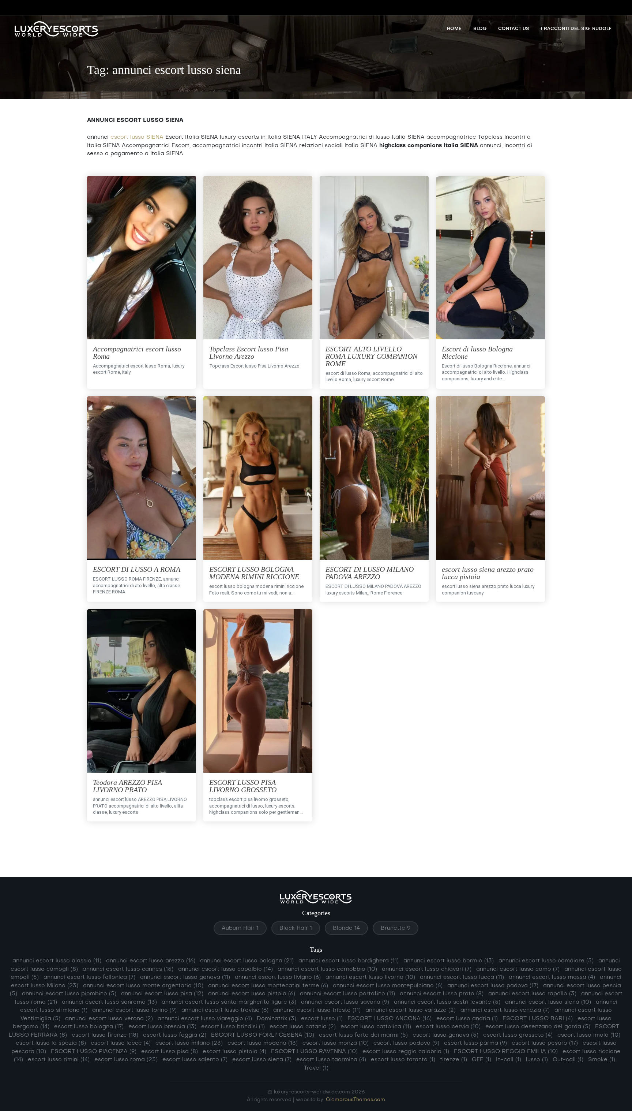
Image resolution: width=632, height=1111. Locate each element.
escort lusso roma (126, 1059)
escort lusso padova (406, 1043)
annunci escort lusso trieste (317, 1010)
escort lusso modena (262, 1043)
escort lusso (322, 1018)
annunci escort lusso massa (552, 977)
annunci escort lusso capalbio (225, 969)
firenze (453, 1059)
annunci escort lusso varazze (410, 1010)
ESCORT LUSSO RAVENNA (314, 1051)
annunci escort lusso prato (442, 993)
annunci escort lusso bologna (247, 960)
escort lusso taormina (331, 1059)
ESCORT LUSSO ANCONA (389, 1018)
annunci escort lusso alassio (56, 960)
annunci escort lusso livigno (278, 977)
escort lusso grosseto (518, 1035)
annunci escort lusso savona (345, 1002)
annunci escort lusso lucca (462, 977)
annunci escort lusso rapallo (532, 993)
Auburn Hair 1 (240, 928)
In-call (508, 1059)
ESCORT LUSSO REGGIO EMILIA (506, 1051)
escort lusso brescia (162, 1026)
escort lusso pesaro (545, 1043)
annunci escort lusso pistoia (251, 993)
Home (454, 29)
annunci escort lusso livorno (370, 977)
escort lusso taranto (403, 1059)
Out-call (568, 1059)
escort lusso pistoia (234, 1051)
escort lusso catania (303, 1026)
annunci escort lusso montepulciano (388, 985)
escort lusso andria (467, 1018)
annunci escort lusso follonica (89, 977)
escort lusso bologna (89, 1026)
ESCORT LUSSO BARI (538, 1018)
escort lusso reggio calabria (405, 1051)
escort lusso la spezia (51, 1043)
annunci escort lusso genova (185, 977)
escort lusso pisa (169, 1051)
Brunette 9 (395, 928)
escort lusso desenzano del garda (537, 1026)
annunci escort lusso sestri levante (447, 1002)
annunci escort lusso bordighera (348, 960)
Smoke (601, 1059)
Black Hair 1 (295, 928)
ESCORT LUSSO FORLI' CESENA (262, 1035)
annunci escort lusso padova (492, 985)
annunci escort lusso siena (548, 1002)
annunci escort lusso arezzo (150, 960)
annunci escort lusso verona (109, 1018)
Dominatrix (276, 1018)
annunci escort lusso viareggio (205, 1018)
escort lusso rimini (59, 1059)
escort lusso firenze (105, 1035)
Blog (479, 29)
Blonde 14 (346, 928)
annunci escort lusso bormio (448, 960)
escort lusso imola (588, 1035)
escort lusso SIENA (136, 137)
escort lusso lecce (121, 1043)
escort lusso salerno (194, 1059)
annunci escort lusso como (518, 969)
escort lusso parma (475, 1043)
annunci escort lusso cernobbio (327, 969)
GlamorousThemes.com (355, 1099)
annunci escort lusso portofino (347, 993)
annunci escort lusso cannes (128, 969)
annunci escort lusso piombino (69, 993)
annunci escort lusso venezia (505, 1010)
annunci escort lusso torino (134, 1010)
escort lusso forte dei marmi (363, 1035)
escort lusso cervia (448, 1026)
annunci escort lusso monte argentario (143, 985)
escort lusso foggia (174, 1035)
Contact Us (513, 29)
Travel (316, 1068)
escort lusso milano (189, 1043)
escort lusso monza (335, 1043)
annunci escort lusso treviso (224, 1010)
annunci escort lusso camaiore (546, 960)
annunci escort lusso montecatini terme (268, 985)
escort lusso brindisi (233, 1026)
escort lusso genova (445, 1035)
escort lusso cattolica (376, 1026)
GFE (481, 1059)
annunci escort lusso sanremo (109, 1002)
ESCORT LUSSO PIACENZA (93, 1051)
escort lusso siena (261, 1059)
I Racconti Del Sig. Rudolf (576, 29)
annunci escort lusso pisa (162, 993)
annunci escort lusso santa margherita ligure (229, 1002)
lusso (537, 1059)
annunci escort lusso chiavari (426, 969)
